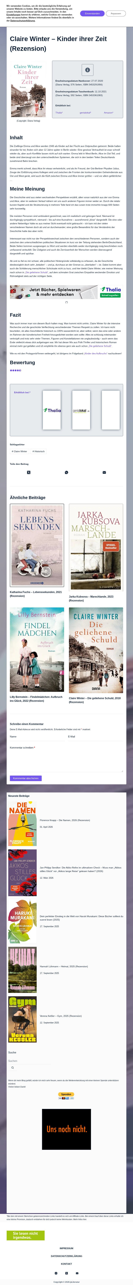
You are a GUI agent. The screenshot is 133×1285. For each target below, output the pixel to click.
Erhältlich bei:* (22, 392)
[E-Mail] (104, 472)
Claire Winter (19, 451)
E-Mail (71, 736)
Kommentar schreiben (22, 747)
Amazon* (108, 112)
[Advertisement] (66, 1180)
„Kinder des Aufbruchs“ (95, 353)
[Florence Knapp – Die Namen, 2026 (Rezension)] (22, 823)
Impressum (66, 1248)
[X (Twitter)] (29, 472)
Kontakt (66, 1264)
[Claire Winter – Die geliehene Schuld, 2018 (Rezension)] (96, 650)
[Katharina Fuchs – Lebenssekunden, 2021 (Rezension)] (37, 545)
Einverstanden (92, 13)
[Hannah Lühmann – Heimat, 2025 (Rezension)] (22, 970)
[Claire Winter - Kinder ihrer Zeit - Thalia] (52, 409)
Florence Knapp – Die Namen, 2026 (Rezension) (65, 820)
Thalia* (59, 112)
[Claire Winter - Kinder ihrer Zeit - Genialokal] (81, 409)
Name (13, 736)
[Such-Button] (12, 1067)
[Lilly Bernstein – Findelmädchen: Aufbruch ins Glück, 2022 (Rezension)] (37, 649)
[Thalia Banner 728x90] (66, 292)
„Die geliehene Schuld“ (36, 272)
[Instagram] (56, 1273)
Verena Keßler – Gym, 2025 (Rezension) (61, 1016)
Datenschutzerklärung (66, 1256)
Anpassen (116, 13)
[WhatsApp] (66, 472)
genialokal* (85, 112)
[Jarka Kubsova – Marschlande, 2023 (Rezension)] (96, 548)
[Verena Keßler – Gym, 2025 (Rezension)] (22, 1019)
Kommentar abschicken (25, 778)
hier (84, 1219)
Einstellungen (13, 14)
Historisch (39, 451)
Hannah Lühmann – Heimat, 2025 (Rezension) (64, 966)
